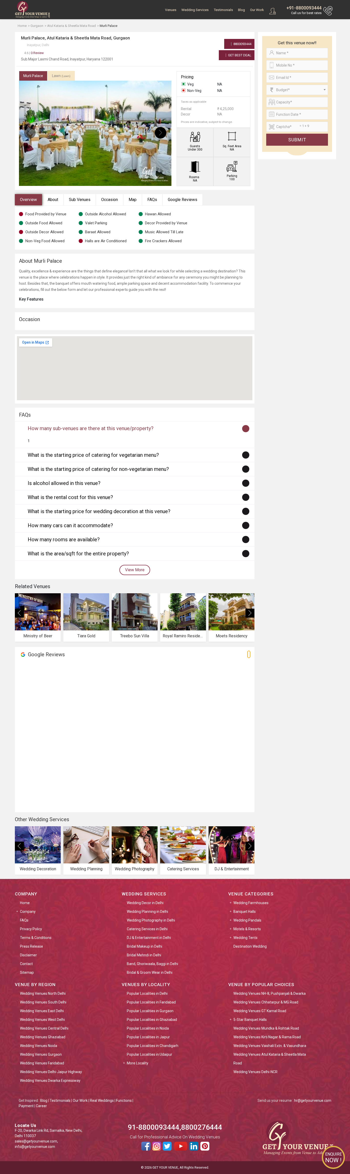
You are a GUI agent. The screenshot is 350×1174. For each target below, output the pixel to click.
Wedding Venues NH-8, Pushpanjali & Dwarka (269, 993)
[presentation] (30, 133)
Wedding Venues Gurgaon (41, 1054)
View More (135, 569)
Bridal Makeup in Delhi (144, 946)
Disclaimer (28, 955)
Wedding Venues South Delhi (43, 1002)
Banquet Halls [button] (244, 911)
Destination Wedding (250, 946)
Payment (26, 1106)
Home (25, 903)
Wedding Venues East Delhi (42, 1011)
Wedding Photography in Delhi (151, 920)
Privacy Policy (31, 929)
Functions (124, 1100)
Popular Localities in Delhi (147, 993)
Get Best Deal (239, 55)
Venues (170, 10)
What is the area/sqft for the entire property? (78, 554)
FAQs (152, 199)
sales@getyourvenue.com (36, 1141)
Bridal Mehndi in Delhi (144, 955)
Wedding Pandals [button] (247, 920)
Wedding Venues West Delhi (42, 1020)
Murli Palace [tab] (33, 76)
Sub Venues (79, 199)
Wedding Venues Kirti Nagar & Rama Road (267, 1037)
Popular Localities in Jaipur (148, 1037)
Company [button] (28, 911)
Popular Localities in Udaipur (149, 1054)
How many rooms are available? (64, 539)
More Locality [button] (137, 1063)
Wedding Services (195, 10)
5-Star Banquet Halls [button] (250, 1020)
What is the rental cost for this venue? (70, 497)
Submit (297, 139)
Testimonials (223, 10)
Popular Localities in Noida (148, 1028)
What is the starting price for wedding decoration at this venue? (99, 511)
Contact (26, 964)
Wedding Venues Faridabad (42, 1063)
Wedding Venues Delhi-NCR (255, 1072)
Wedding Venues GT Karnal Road (259, 1011)
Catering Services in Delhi (147, 929)
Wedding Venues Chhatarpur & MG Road (265, 1002)
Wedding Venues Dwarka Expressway (50, 1080)
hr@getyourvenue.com (312, 1100)
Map (133, 199)
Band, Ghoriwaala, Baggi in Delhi (152, 964)
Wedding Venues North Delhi (43, 993)
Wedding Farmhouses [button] (251, 903)
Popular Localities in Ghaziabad (152, 1020)
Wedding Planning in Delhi (147, 911)
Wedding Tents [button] (245, 938)
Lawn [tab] (61, 76)
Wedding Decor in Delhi (145, 903)
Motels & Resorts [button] (247, 929)
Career (41, 1106)
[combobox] (297, 90)
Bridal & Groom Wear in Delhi (149, 972)
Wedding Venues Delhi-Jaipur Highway (51, 1072)
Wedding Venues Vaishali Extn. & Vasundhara (269, 1046)
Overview (28, 199)
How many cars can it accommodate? (70, 525)
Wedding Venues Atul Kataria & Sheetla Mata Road (269, 1058)
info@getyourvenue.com (35, 1147)
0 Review (34, 53)
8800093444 (242, 44)
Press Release (31, 946)
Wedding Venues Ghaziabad (42, 1037)
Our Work (257, 10)
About (53, 199)
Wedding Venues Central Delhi (44, 1028)
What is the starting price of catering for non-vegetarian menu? (98, 469)
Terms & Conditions (36, 938)
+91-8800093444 (304, 7)
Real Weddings (102, 1100)
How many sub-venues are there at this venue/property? (90, 428)
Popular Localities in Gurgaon (150, 1011)
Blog (241, 10)
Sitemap (27, 972)
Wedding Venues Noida (38, 1046)
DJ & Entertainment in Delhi (149, 938)
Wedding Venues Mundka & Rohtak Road (266, 1028)
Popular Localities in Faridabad (151, 1002)
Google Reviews (182, 199)
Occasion (109, 199)
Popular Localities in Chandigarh (152, 1046)
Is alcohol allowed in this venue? (64, 483)
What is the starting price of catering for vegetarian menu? (93, 455)
